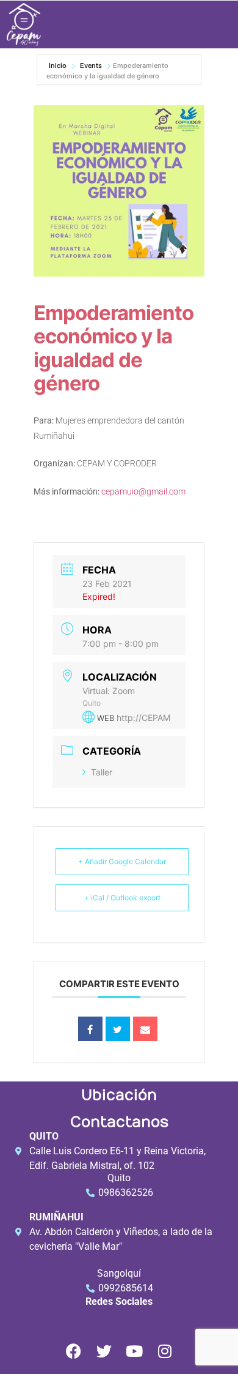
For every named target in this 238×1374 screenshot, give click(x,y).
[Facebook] (73, 1351)
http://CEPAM (143, 717)
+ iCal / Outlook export (122, 897)
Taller (101, 772)
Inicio (58, 65)
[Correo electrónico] (145, 1029)
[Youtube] (134, 1351)
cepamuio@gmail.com (143, 491)
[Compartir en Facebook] (90, 1029)
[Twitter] (104, 1351)
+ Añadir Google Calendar (122, 861)
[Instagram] (165, 1351)
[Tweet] (118, 1029)
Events (91, 65)
